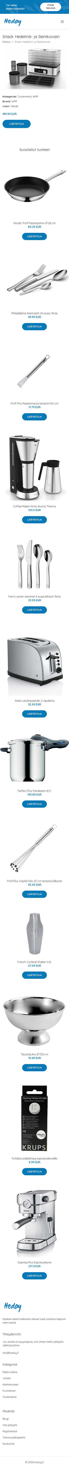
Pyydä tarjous (50, 6)
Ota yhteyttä (10, 1425)
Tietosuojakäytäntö (14, 1437)
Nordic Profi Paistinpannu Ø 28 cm (35, 223)
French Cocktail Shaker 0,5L (34, 962)
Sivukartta (8, 1443)
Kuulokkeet (9, 1390)
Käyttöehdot (10, 1431)
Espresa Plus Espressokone (34, 1262)
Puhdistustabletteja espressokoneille (34, 1158)
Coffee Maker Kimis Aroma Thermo (34, 506)
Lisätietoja (16, 123)
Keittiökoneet (10, 1384)
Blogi (6, 1418)
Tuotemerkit (24, 96)
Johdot (7, 1378)
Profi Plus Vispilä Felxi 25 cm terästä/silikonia (34, 881)
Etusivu (7, 41)
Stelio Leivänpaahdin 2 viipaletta (34, 700)
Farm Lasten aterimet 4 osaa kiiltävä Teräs (34, 596)
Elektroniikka (10, 1372)
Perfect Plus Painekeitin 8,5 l (34, 791)
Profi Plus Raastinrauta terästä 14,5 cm (34, 403)
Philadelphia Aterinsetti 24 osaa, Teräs (34, 313)
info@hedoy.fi (11, 1352)
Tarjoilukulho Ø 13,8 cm (34, 1054)
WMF (35, 96)
